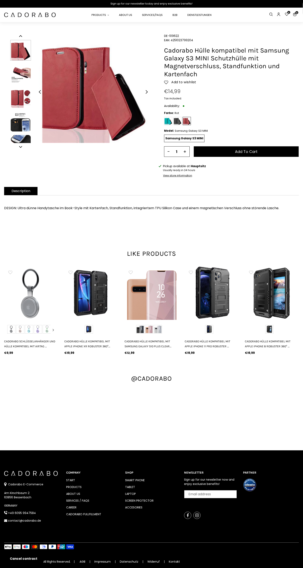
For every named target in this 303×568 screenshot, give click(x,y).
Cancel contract (23, 558)
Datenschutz (129, 562)
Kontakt (174, 562)
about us (73, 494)
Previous (9, 330)
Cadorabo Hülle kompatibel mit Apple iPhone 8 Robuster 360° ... (267, 344)
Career (71, 507)
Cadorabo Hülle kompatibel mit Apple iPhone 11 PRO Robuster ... (207, 344)
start (70, 480)
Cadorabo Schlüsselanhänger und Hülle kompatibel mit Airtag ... (29, 344)
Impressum (103, 562)
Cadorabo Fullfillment (83, 514)
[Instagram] (197, 515)
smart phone (135, 480)
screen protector (139, 501)
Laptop (130, 494)
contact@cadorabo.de (24, 521)
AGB (82, 562)
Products (74, 487)
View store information (177, 175)
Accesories (133, 507)
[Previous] (40, 92)
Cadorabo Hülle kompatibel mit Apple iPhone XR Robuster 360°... (87, 344)
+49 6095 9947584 (22, 513)
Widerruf (154, 562)
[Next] (146, 92)
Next (53, 330)
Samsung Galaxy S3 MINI (184, 138)
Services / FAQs (77, 501)
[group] (31, 293)
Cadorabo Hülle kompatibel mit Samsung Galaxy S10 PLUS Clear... (147, 344)
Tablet (130, 487)
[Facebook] (187, 515)
